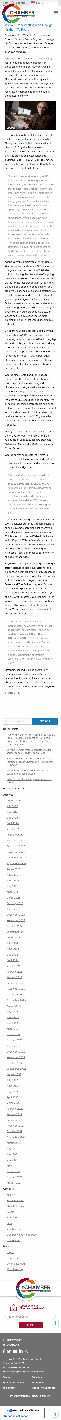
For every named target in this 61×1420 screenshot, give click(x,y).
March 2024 (13, 966)
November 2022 (16, 1057)
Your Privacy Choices (26, 1410)
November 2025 (16, 852)
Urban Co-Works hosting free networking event (30, 781)
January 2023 (14, 1046)
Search (20, 2)
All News (12, 1194)
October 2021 (14, 1131)
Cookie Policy (41, 1396)
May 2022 (12, 1091)
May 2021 (12, 1160)
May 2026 (12, 817)
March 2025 (13, 897)
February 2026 (15, 835)
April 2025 (13, 891)
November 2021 (15, 1125)
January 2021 (14, 1182)
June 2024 (13, 949)
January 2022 (14, 1114)
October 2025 (14, 857)
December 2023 (16, 983)
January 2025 (14, 909)
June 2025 (13, 880)
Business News (15, 1200)
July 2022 (12, 1080)
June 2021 (12, 1154)
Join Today (14, 1340)
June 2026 (13, 812)
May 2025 (12, 886)
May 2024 (12, 954)
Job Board (9, 1387)
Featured (12, 1217)
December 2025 (16, 846)
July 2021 (12, 1148)
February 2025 (15, 903)
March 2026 (13, 829)
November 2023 (16, 989)
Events (10, 1211)
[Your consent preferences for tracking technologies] (55, 1414)
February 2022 (15, 1108)
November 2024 (16, 920)
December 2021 (15, 1120)
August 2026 (14, 800)
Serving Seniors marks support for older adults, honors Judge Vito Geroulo (29, 751)
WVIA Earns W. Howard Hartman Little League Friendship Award (28, 772)
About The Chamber (43, 1387)
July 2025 (12, 874)
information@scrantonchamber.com (23, 1371)
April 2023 (13, 1028)
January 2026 (14, 840)
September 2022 (16, 1068)
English (39, 2)
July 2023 (12, 1011)
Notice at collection (16, 1416)
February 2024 (15, 971)
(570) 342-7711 (20, 1367)
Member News (15, 1229)
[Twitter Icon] (9, 1351)
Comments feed (16, 1263)
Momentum (13, 1240)
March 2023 (13, 1034)
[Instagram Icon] (27, 1351)
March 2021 (13, 1171)
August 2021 (14, 1143)
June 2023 (13, 1017)
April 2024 (13, 960)
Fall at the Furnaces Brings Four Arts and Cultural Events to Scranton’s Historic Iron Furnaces (30, 761)
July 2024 (12, 943)
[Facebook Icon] (4, 1351)
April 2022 (13, 1097)
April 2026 (13, 823)
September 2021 (16, 1137)
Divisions (37, 1377)
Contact (13, 1345)
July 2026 (12, 806)
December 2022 (16, 1051)
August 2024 (14, 937)
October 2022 (14, 1063)
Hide (9, 1223)
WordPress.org (15, 1269)
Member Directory (13, 1382)
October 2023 (14, 994)
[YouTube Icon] (16, 1351)
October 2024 (14, 926)
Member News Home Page (22, 1234)
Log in (10, 1252)
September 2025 (16, 863)
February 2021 (15, 1177)
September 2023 (16, 1000)
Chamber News (15, 1206)
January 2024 (14, 977)
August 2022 (14, 1074)
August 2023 (14, 1006)
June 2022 (13, 1086)
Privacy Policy (20, 1396)
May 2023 (12, 1023)
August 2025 (14, 869)
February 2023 (15, 1040)
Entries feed (13, 1258)
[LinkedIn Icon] (21, 1351)
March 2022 (13, 1103)
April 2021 (12, 1165)
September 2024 (16, 932)
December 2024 (16, 914)
